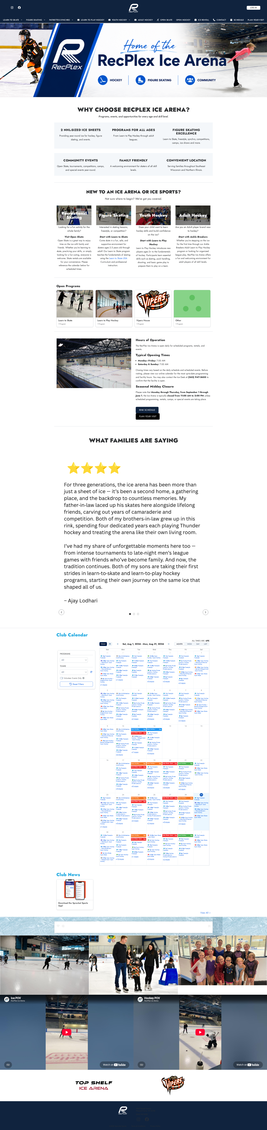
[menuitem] (12, 20)
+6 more (119, 755)
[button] (83, 678)
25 (139, 795)
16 (107, 760)
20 (170, 760)
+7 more (135, 752)
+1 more (103, 685)
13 (170, 726)
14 (186, 726)
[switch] (61, 678)
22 (201, 760)
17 (123, 760)
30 (170, 653)
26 (107, 653)
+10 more (120, 859)
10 (123, 726)
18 (139, 760)
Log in (253, 7)
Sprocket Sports (120, 1126)
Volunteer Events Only (72, 678)
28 (139, 653)
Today (103, 644)
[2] (134, 614)
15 (201, 726)
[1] (130, 614)
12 (154, 726)
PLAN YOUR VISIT (147, 416)
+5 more (150, 681)
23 (107, 795)
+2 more (135, 719)
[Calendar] (110, 644)
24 (123, 795)
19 (154, 760)
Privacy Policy (155, 1126)
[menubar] (133, 20)
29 (154, 653)
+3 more (166, 681)
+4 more (150, 788)
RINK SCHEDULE (147, 410)
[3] (138, 614)
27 (123, 653)
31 (186, 653)
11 (139, 726)
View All (204, 912)
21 (186, 760)
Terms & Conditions (138, 1126)
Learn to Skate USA (118, 258)
